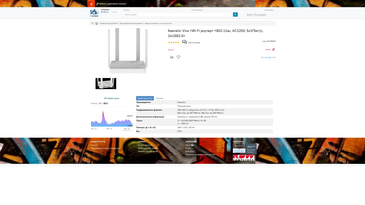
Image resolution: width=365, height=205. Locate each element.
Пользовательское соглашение (105, 148)
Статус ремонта (145, 145)
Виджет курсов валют (148, 151)
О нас (188, 148)
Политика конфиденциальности (200, 154)
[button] (92, 23)
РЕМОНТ (112, 4)
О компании (197, 10)
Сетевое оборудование (109, 23)
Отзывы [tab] (159, 98)
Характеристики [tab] (145, 98)
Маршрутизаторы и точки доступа (158, 23)
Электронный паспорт (148, 148)
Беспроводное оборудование (131, 23)
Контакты (269, 10)
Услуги (126, 10)
